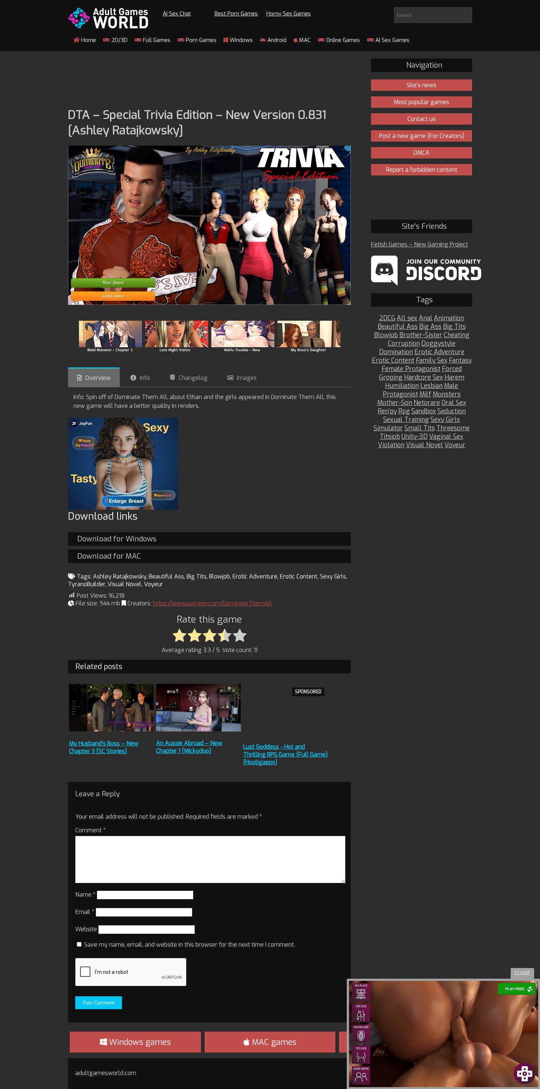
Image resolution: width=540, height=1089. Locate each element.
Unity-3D (415, 437)
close (522, 973)
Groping (391, 377)
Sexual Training (406, 420)
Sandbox (423, 411)
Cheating (456, 335)
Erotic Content (298, 576)
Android (276, 40)
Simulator (388, 428)
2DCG (387, 318)
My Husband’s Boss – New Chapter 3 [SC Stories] (103, 747)
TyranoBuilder (86, 584)
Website (86, 929)
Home (88, 40)
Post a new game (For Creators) (421, 136)
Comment (90, 830)
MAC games (273, 1042)
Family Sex (431, 360)
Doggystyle (438, 343)
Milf (425, 394)
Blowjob (219, 576)
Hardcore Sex (423, 377)
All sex (407, 318)
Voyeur (153, 584)
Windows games (139, 1042)
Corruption (404, 343)
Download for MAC (109, 556)
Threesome (453, 428)
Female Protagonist (411, 369)
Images (247, 378)
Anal (425, 318)
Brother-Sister (420, 335)
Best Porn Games (236, 13)
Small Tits (419, 428)
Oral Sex (454, 403)
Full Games (155, 40)
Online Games (342, 40)
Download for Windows (116, 539)
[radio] (179, 636)
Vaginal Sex (446, 437)
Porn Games (200, 40)
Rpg (404, 411)
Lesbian (431, 386)
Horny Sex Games (288, 13)
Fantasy (460, 360)
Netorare (427, 403)
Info (145, 378)
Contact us (421, 119)
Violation (391, 445)
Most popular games (421, 102)
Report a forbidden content (421, 170)
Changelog (193, 378)
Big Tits (196, 576)
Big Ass (430, 327)
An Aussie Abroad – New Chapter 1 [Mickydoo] (189, 747)
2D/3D (118, 40)
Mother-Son (394, 403)
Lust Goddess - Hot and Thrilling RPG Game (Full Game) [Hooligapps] (285, 754)
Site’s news (421, 85)
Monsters (447, 394)
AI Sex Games (392, 40)
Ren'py (387, 411)
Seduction (452, 411)
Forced (452, 369)
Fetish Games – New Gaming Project (419, 244)
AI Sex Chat (177, 13)
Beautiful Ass (166, 576)
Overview (98, 378)
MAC (304, 40)
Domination (396, 352)
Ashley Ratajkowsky (119, 576)
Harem (454, 377)
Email (84, 912)
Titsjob (390, 437)
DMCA (421, 153)
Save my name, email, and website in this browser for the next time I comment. (189, 945)
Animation (449, 318)
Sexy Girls (333, 576)
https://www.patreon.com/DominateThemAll (212, 603)
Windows (240, 40)
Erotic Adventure (255, 576)
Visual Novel (124, 584)
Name (85, 894)
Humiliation (402, 386)
